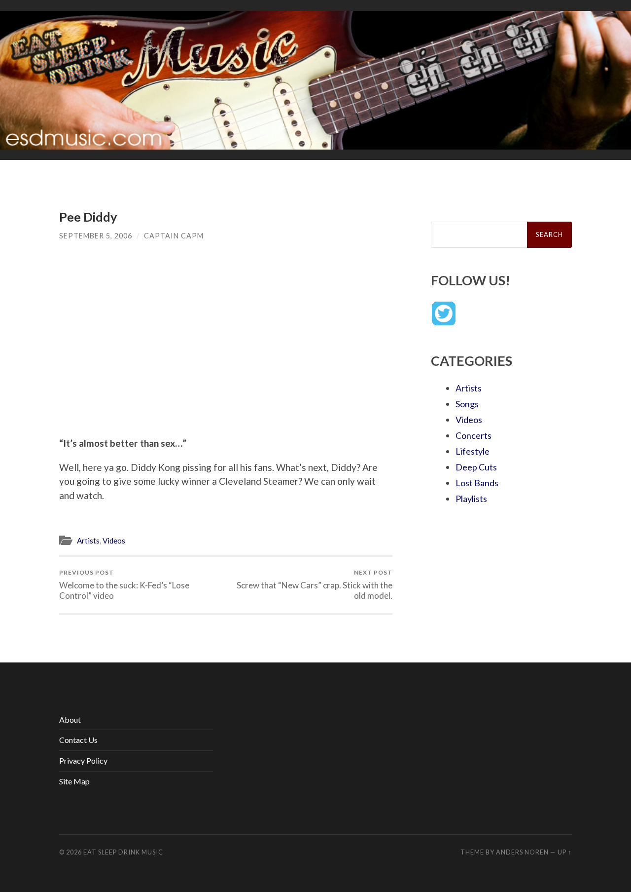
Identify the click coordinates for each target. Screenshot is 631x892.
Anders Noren (522, 852)
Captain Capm (174, 236)
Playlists (471, 498)
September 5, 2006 (95, 236)
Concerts (473, 435)
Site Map (74, 781)
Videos (114, 540)
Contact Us (78, 739)
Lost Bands (477, 482)
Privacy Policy (83, 760)
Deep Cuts (476, 467)
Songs (467, 403)
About (70, 719)
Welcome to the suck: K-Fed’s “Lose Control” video (124, 584)
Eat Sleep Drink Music (123, 852)
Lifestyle (473, 451)
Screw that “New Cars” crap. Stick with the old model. (314, 584)
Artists (88, 540)
